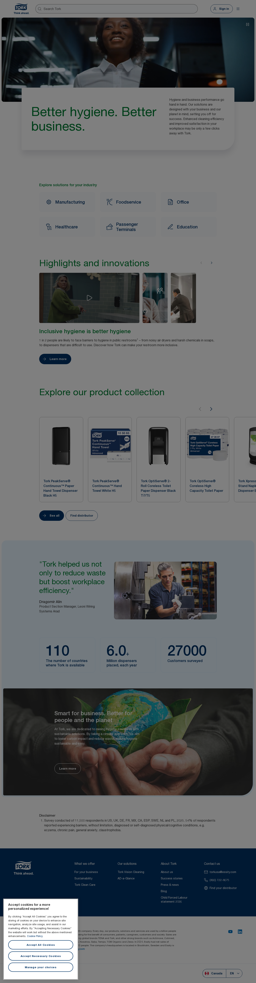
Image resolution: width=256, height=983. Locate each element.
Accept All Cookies (41, 944)
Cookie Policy (35, 936)
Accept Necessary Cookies (41, 956)
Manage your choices (40, 967)
